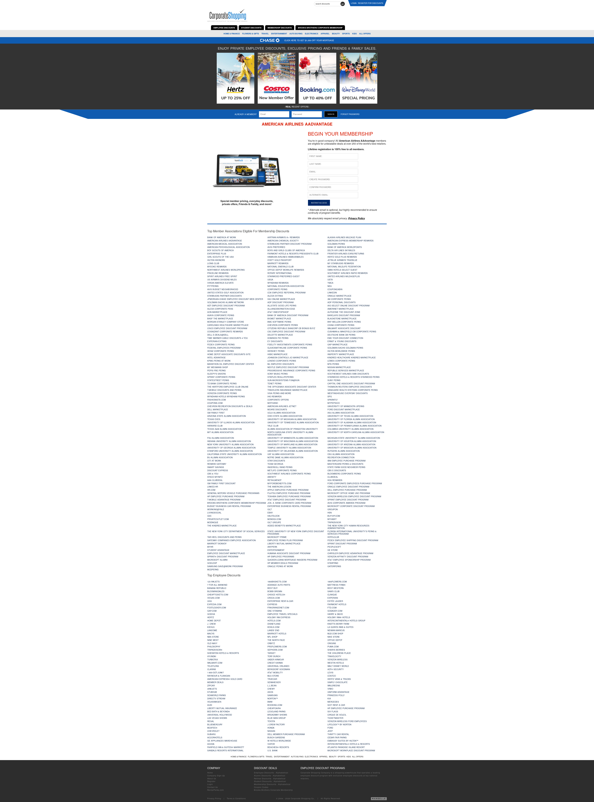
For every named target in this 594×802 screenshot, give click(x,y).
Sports (346, 33)
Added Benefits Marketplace (284, 525)
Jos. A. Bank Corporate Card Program (289, 502)
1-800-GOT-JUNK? (215, 672)
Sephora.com (275, 649)
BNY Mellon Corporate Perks (344, 321)
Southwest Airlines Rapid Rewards (347, 273)
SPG (329, 396)
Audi (209, 704)
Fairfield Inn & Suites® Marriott (225, 747)
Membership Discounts (265, 784)
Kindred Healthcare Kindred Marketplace (351, 357)
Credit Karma (275, 662)
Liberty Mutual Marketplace (284, 543)
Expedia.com (214, 604)
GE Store (332, 550)
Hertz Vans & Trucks (339, 679)
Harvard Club (215, 425)
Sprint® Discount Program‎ (222, 556)
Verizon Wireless (337, 659)
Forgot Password (350, 114)
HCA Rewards (334, 480)
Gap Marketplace (337, 344)
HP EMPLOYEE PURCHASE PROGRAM (346, 708)
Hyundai (211, 656)
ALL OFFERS (365, 33)
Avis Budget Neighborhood (222, 289)
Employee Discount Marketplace (226, 553)
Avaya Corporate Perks (220, 315)
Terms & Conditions (236, 798)
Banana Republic (216, 588)
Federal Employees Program (224, 347)
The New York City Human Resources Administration (348, 527)
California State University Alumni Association (234, 454)
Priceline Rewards (218, 273)
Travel (265, 33)
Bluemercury (214, 724)
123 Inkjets (213, 581)
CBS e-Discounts (336, 470)
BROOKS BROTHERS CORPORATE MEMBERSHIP (320, 27)
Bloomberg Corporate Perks (344, 473)
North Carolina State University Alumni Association (290, 433)
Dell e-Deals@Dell (217, 334)
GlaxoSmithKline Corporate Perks (287, 347)
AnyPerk (272, 546)
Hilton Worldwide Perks (341, 351)
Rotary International (279, 273)
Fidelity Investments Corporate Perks (289, 344)
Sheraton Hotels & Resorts (223, 653)
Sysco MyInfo (215, 476)
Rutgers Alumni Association (343, 450)
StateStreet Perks (218, 380)
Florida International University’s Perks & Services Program (352, 532)
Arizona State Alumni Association (226, 415)
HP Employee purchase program (225, 496)
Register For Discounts (370, 3)
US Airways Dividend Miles (222, 279)
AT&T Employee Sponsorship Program (349, 559)
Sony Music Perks (277, 373)
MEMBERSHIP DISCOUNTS (280, 27)
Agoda (210, 743)
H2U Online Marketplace (281, 299)
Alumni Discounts (262, 775)
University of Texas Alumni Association (350, 415)
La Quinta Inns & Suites (340, 627)
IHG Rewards (274, 396)
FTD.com (332, 607)
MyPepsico (333, 402)
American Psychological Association (228, 247)
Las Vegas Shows (217, 717)
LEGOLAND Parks (276, 711)
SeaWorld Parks (216, 695)
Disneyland (273, 623)
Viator (271, 743)
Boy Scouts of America (220, 250)
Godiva (211, 614)
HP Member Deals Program (282, 563)
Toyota (271, 721)
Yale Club (272, 425)
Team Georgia (275, 463)
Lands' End (273, 630)
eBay (270, 512)
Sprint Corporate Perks (221, 376)
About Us (211, 778)
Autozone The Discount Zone (343, 312)
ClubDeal (332, 476)
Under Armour (275, 659)
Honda (270, 727)
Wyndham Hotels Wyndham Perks (226, 396)
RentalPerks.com (215, 790)
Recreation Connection (340, 457)
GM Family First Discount (221, 483)
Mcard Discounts (277, 409)
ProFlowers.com (277, 646)
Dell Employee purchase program (347, 489)
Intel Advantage (216, 357)
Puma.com (333, 646)
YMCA (330, 282)
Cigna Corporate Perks (340, 325)
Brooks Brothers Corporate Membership (273, 790)
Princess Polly (336, 695)
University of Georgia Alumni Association (231, 447)
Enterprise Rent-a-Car (280, 601)
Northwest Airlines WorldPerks (226, 269)
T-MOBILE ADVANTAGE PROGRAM (223, 499)
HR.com (211, 489)
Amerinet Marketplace (340, 308)
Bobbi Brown (274, 591)
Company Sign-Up (216, 775)
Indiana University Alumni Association (229, 441)
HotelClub (333, 537)
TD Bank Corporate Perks (222, 383)
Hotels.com (274, 620)
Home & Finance (232, 33)
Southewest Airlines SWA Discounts (348, 373)
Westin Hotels (335, 662)
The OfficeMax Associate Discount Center (291, 386)
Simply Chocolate (337, 682)
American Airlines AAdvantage (224, 240)
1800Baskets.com (277, 581)
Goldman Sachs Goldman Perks (345, 347)
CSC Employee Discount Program (286, 331)
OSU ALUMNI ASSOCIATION (340, 454)
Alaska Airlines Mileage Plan (344, 237)
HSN (329, 512)
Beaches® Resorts (278, 747)
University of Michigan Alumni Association (291, 419)
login (354, 3)
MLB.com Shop (335, 633)
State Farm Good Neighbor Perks (346, 467)
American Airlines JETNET (281, 406)
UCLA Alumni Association (281, 412)
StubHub (212, 691)
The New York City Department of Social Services (236, 531)
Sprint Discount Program (342, 543)
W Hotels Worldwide (279, 740)
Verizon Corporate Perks (222, 393)
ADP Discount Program (280, 302)
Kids (354, 33)
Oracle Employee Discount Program (348, 486)
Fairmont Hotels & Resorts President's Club (293, 253)
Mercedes (333, 701)
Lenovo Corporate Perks (281, 360)
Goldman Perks (336, 243)
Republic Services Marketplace (345, 370)
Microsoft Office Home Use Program (348, 493)
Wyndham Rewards (278, 282)
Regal (210, 721)
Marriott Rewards (277, 263)
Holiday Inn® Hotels (338, 617)
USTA (330, 279)
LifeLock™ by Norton (339, 724)
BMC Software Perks (279, 321)
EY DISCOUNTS (275, 341)
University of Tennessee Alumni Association (293, 422)
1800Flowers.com (337, 581)
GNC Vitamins (274, 610)
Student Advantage (218, 550)
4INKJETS (212, 688)
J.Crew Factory (276, 724)
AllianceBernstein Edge (281, 308)
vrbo (330, 688)
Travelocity (334, 656)
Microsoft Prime (277, 537)
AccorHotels (214, 737)
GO (342, 4)
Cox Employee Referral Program (286, 292)
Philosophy (213, 646)
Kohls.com (273, 627)
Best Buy (272, 588)
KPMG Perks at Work (219, 360)
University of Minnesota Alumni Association (292, 437)
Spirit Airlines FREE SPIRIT (222, 276)
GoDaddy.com (334, 610)
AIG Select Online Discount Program (348, 305)
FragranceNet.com (278, 607)
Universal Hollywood (219, 714)
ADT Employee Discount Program (226, 305)
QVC (209, 515)
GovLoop (212, 563)
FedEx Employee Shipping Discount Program (352, 540)
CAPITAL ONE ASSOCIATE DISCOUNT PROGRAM (351, 383)
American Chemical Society (283, 240)
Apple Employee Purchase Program (287, 489)
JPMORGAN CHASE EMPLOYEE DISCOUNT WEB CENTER (235, 299)
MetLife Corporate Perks (282, 470)
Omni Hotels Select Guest (342, 269)
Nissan (271, 730)
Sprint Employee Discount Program (347, 499)
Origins (331, 643)
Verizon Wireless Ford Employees (347, 721)
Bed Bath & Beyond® (218, 711)
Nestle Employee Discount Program (288, 367)
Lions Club (213, 263)
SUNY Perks (333, 380)
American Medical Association (224, 243)
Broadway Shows (277, 714)
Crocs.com (273, 597)
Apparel (325, 33)
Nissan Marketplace (339, 367)
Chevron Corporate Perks (282, 325)
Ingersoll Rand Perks (280, 467)
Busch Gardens (276, 737)
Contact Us (212, 787)
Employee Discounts (264, 772)
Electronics (311, 33)
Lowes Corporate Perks (341, 360)
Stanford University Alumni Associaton (230, 450)
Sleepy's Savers (216, 373)
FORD (330, 727)
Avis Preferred (276, 247)
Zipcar (211, 685)
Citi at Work (214, 460)
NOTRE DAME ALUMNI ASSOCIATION (285, 457)
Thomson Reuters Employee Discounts (349, 386)
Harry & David (335, 614)
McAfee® (212, 727)
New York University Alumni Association (230, 444)
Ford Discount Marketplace (343, 409)
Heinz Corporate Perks (220, 351)
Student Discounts (263, 781)
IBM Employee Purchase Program (346, 460)
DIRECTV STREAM (216, 698)
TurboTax (212, 659)
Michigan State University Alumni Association (353, 437)
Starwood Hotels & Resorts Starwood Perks (353, 376)
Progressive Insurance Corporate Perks (291, 370)
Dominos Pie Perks (277, 338)
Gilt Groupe (274, 522)
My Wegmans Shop (217, 367)
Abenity (271, 476)
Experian (332, 597)
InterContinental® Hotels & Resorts (348, 743)
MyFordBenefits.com (279, 483)
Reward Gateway (216, 463)
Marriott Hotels (276, 633)
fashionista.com (216, 399)
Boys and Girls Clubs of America (286, 250)
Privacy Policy (214, 798)
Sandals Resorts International (225, 750)
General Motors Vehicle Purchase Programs (233, 493)
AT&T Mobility (275, 672)
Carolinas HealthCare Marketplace (228, 325)
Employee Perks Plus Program (285, 540)
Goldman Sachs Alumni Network (225, 302)
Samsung (272, 695)
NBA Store (213, 636)
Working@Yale (215, 509)
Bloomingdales (215, 591)
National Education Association (285, 286)
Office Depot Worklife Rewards (285, 269)
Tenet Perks (274, 383)
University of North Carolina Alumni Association (355, 432)
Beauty (336, 33)
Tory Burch (273, 656)
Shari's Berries (336, 649)
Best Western (335, 588)
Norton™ (272, 698)
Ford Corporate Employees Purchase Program (354, 483)
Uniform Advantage (338, 691)
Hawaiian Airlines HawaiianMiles (285, 256)
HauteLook (273, 515)
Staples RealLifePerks (280, 376)
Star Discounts (276, 460)
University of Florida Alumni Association (351, 419)
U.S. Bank (272, 750)
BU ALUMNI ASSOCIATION (220, 457)
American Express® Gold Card (224, 679)
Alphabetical (282, 772)
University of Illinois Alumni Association (230, 422)
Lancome (212, 630)
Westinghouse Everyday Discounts (347, 393)
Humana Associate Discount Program (288, 553)
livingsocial (214, 512)
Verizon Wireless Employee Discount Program (354, 496)
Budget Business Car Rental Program (229, 506)
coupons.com (215, 402)
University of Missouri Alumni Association (351, 447)
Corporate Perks (277, 289)
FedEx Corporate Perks (221, 344)
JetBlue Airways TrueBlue (342, 260)
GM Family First (216, 412)
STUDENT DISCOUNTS (251, 27)
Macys (210, 633)
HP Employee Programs (280, 556)
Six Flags (332, 711)
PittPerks (213, 286)
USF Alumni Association (280, 454)
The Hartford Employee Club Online (227, 386)
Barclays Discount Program (343, 315)
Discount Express (217, 470)
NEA (329, 286)
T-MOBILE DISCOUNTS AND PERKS (224, 389)
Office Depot (334, 640)
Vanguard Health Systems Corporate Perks (352, 389)
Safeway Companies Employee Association (231, 540)
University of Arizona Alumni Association (351, 444)
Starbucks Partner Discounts (224, 295)
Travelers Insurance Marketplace (287, 389)
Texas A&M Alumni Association (224, 428)
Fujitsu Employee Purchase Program (288, 493)
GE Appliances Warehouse (222, 740)
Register (211, 781)
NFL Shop (272, 636)
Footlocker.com (216, 607)
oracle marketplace (339, 295)
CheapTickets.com (217, 594)
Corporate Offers (278, 399)
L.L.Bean (271, 685)
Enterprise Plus (216, 253)
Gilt (269, 509)
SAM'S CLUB (333, 591)
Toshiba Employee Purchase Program (289, 496)
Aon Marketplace (217, 312)
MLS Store (273, 675)
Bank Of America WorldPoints (344, 247)
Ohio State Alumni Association (284, 415)
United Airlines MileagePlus (343, 276)
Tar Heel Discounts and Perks (224, 537)
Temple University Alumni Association (289, 447)
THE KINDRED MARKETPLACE (222, 525)
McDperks (213, 569)
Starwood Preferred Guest (283, 276)
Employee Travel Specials (282, 614)
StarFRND (332, 563)
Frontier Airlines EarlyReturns (345, 253)
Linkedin (332, 292)
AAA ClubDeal (215, 480)
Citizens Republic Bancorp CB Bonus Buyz (291, 328)
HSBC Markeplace (277, 354)
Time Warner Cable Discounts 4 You (227, 338)
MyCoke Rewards (217, 266)
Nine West (213, 640)
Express (272, 604)
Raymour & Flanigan (218, 675)
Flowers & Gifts (250, 33)
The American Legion (279, 486)
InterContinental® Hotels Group (346, 620)
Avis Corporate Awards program (346, 502)
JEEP (330, 730)
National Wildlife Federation (344, 266)
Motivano (272, 402)
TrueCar (272, 679)
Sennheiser (274, 682)
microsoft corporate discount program (351, 506)
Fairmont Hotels (336, 604)
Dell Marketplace (217, 409)
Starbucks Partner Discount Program (289, 243)
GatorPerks (334, 566)
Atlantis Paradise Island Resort (346, 747)
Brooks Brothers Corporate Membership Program (236, 502)
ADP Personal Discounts (341, 302)
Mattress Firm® (336, 584)
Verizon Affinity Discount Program (347, 556)
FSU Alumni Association (220, 437)
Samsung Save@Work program (225, 566)
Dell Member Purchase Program (286, 734)
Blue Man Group (276, 717)
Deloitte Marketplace (280, 334)
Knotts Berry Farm (338, 623)
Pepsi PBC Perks (216, 370)
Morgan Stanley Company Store (225, 321)
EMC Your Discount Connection (345, 338)
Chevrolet (213, 730)
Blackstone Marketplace (342, 318)
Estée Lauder (335, 601)
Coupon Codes (261, 787)
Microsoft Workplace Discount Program (351, 750)
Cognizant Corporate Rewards (225, 331)
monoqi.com (274, 519)
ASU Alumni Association (340, 412)
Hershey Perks (276, 351)
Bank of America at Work (221, 237)
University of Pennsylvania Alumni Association (354, 425)
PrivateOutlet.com (218, 519)
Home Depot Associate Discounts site (229, 354)
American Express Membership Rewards (350, 240)
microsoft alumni (217, 559)
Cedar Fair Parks (337, 737)
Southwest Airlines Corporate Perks (289, 473)
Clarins (211, 669)
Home (210, 772)
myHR (210, 546)
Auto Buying (295, 33)
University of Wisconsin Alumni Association (292, 441)
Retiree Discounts (262, 778)
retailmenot (274, 480)
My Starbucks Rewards (340, 263)
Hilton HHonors (216, 260)
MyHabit (332, 519)
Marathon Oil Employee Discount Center (230, 363)
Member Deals (215, 682)
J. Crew (211, 623)
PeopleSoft (334, 546)
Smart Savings (215, 467)
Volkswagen (214, 701)
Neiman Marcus (336, 630)
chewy (271, 688)
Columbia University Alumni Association (350, 428)
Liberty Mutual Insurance (222, 708)
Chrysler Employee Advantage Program (350, 553)
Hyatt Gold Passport (279, 260)
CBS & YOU (212, 473)
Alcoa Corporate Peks (220, 308)
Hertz (210, 617)
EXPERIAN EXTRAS (216, 341)
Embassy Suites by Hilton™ (342, 740)
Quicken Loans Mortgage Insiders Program (292, 559)
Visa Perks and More (279, 393)
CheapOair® (274, 708)
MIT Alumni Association (220, 432)
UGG (209, 601)
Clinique (332, 594)
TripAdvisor (334, 522)
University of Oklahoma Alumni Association (292, 450)
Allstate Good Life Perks (281, 305)
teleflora (213, 666)
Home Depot (214, 620)
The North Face (276, 640)
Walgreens (333, 685)
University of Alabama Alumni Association (351, 422)
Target (271, 653)
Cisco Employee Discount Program (227, 328)
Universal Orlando (278, 666)
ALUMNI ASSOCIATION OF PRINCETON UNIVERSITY (292, 428)
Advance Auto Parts (278, 584)
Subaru (211, 734)
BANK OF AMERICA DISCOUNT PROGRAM (287, 315)
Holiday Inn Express (278, 617)
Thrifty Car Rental (338, 734)
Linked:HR (212, 486)
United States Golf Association (225, 292)
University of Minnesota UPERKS (345, 406)
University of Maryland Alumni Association (292, 444)
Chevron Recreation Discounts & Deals (229, 406)
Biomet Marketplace (279, 318)
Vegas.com (213, 597)
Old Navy (212, 643)
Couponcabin (334, 289)
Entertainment (279, 33)
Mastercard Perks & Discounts (345, 463)
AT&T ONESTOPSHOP (278, 312)
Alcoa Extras (275, 295)
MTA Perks (333, 363)
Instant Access (319, 203)
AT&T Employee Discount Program (286, 499)
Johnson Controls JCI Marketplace (287, 357)
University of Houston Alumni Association (351, 441)
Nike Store (333, 636)
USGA (270, 279)
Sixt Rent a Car (336, 704)
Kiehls (211, 627)
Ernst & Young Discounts (341, 341)
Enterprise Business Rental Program (289, 506)
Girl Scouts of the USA (220, 256)
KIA (329, 698)
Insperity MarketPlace (340, 354)
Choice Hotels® (276, 594)
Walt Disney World (338, 666)
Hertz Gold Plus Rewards (342, 256)
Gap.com (212, 610)
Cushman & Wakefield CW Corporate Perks (351, 331)
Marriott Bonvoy (217, 543)
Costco (331, 675)
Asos (270, 691)
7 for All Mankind (217, 584)
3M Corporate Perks (339, 299)
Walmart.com (214, 662)
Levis (330, 672)
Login (210, 784)
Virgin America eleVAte (220, 282)
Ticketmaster (335, 717)
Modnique (212, 522)
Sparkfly (332, 399)
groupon (332, 509)
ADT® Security (335, 669)
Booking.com (274, 704)
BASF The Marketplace (220, 318)
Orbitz (271, 643)
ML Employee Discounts (280, 363)
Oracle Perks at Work (280, 566)
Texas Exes (213, 419)
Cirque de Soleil (336, 714)
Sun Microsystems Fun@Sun (283, 380)
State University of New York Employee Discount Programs (295, 532)
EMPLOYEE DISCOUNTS (224, 27)
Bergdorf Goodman (278, 669)
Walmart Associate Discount (344, 328)
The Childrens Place (339, 653)
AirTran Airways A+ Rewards (283, 237)
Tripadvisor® (214, 649)
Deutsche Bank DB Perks (341, 334)
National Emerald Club (280, 266)
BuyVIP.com (333, 515)
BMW (269, 701)
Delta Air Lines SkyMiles (341, 250)
